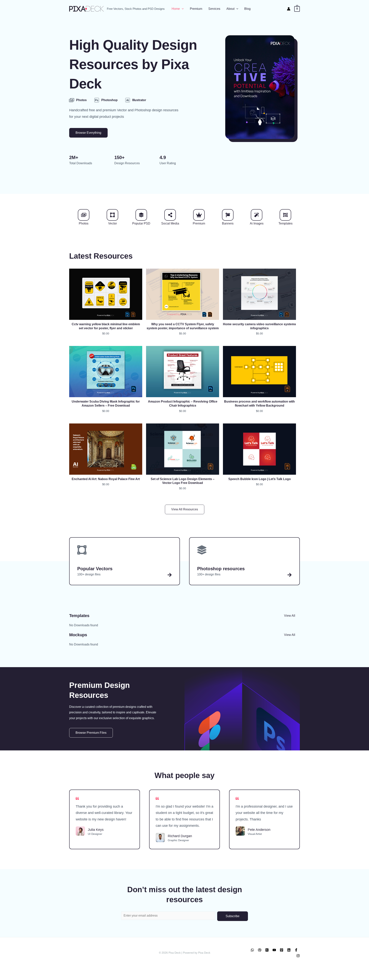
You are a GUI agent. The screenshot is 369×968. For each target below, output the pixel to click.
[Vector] (112, 215)
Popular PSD (141, 223)
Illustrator (139, 100)
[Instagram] (298, 955)
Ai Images (256, 223)
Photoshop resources (221, 568)
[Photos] (71, 100)
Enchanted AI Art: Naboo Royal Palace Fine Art (106, 479)
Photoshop (109, 100)
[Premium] (199, 215)
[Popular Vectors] (169, 575)
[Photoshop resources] (289, 575)
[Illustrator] (127, 100)
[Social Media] (170, 215)
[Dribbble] (259, 950)
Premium (199, 223)
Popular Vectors (94, 568)
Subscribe (232, 916)
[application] (182, 9)
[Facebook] (296, 950)
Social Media (170, 223)
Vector (112, 223)
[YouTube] (274, 950)
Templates (285, 223)
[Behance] (267, 950)
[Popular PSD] (141, 215)
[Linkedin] (289, 950)
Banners (228, 223)
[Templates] (285, 215)
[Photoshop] (96, 100)
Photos (81, 100)
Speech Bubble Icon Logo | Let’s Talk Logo (259, 479)
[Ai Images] (256, 215)
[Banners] (228, 215)
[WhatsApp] (252, 950)
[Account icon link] (288, 9)
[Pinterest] (281, 950)
